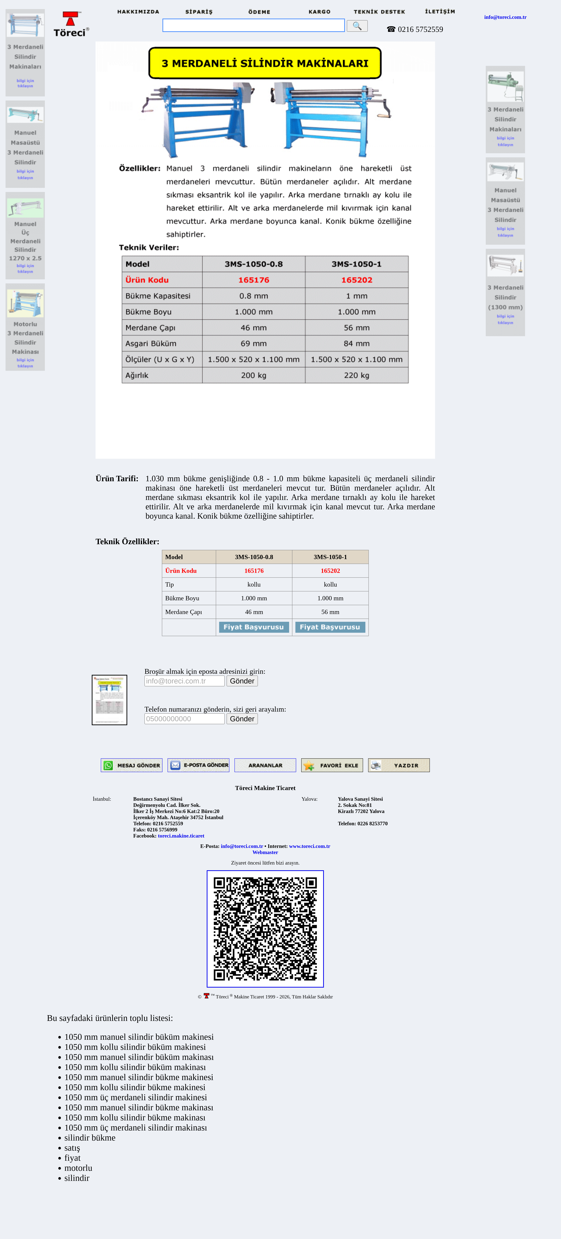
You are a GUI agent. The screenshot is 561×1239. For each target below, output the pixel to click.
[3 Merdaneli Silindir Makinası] (25, 95)
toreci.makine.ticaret (181, 836)
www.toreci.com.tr (309, 846)
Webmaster (265, 852)
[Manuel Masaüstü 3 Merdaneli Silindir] (25, 187)
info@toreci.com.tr (505, 17)
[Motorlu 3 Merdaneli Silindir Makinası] (25, 370)
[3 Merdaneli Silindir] (25, 278)
